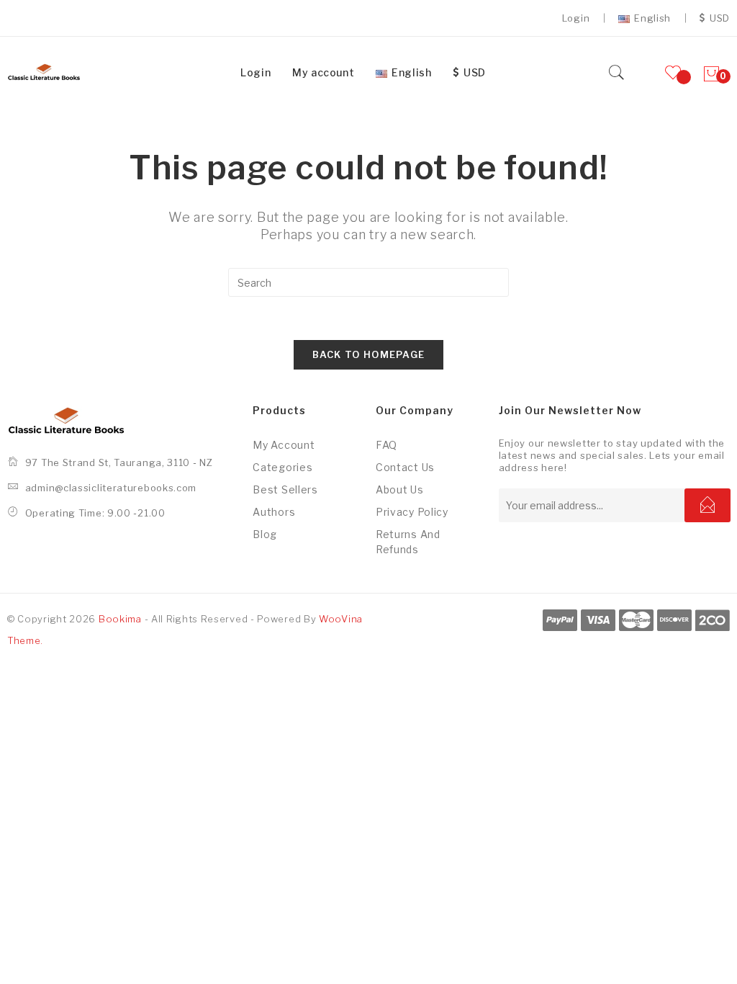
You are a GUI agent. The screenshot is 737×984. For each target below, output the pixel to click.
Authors (274, 512)
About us (400, 489)
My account (284, 445)
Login (576, 18)
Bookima (120, 619)
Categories (282, 467)
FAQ (386, 445)
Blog (265, 534)
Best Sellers (285, 489)
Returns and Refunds (408, 541)
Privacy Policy (412, 512)
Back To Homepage (368, 354)
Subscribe (707, 505)
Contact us (405, 467)
